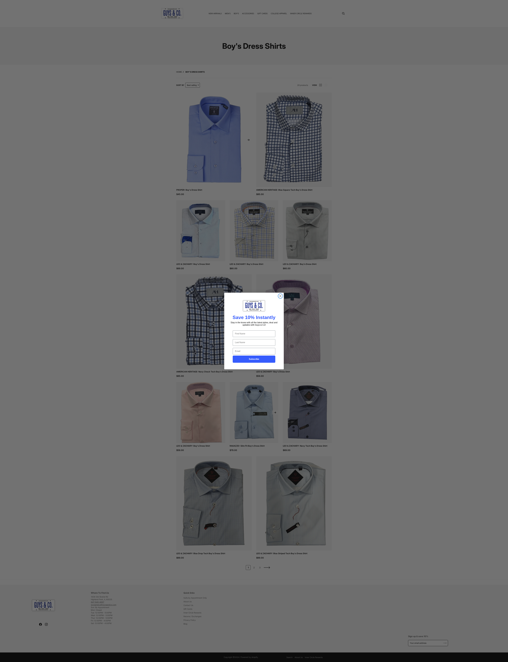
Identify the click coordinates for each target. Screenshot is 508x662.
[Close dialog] (280, 296)
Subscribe (254, 359)
